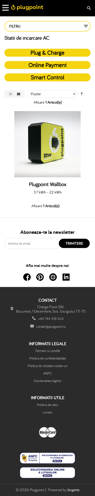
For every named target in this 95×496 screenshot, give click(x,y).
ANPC (47, 373)
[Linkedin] (66, 277)
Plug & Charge (47, 52)
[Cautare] (89, 8)
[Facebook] (27, 277)
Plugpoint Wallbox (47, 184)
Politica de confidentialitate (47, 358)
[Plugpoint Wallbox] (47, 144)
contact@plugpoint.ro (51, 326)
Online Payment (47, 65)
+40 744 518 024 (51, 318)
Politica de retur (47, 405)
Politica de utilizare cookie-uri (48, 366)
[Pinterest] (40, 277)
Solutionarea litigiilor (48, 381)
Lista (19, 94)
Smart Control (47, 77)
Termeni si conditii (47, 351)
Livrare (47, 412)
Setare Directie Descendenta (82, 95)
